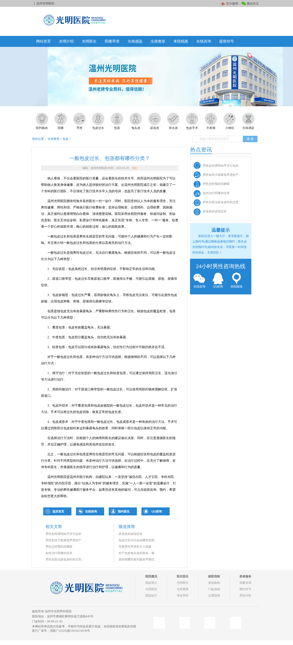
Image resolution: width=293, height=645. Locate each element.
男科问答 (245, 595)
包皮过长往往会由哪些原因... (137, 540)
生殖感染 (135, 41)
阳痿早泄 (112, 41)
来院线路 (181, 41)
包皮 (65, 139)
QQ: (134, 168)
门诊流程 (214, 589)
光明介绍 (66, 41)
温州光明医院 (45, 3)
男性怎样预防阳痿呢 (59, 546)
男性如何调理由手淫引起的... (64, 534)
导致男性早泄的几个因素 (135, 546)
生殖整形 (158, 41)
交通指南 (214, 595)
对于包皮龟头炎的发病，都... (137, 553)
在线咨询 (203, 41)
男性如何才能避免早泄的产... (64, 540)
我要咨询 (245, 582)
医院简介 (151, 582)
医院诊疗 (151, 595)
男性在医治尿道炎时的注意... (64, 559)
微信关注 (253, 3)
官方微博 (232, 3)
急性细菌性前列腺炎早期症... (137, 559)
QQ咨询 (156, 511)
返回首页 (58, 511)
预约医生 (124, 511)
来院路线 (236, 286)
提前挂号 (226, 41)
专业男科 (183, 595)
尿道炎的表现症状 (130, 534)
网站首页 (43, 41)
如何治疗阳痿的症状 (59, 553)
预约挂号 (245, 589)
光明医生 (89, 41)
